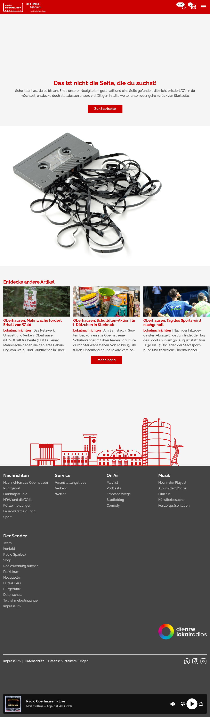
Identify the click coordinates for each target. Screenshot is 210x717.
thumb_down (182, 703)
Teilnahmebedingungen (21, 600)
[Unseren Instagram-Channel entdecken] (203, 661)
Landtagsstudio (15, 494)
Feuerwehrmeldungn (19, 511)
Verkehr (61, 488)
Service (63, 475)
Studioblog (115, 500)
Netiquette (11, 577)
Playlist (112, 482)
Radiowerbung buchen (20, 566)
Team (7, 543)
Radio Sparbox (14, 554)
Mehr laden (107, 360)
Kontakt (9, 549)
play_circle (192, 703)
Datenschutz (13, 595)
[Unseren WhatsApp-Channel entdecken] (187, 661)
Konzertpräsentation (173, 505)
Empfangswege (119, 494)
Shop (7, 560)
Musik (164, 475)
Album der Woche (172, 488)
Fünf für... (164, 494)
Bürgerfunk (12, 589)
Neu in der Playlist (172, 482)
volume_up (173, 704)
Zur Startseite (105, 109)
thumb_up (201, 703)
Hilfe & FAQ (12, 583)
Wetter (60, 494)
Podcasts (114, 488)
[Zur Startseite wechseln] (13, 7)
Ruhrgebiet (12, 488)
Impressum (12, 606)
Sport (7, 517)
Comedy (113, 505)
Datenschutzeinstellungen (68, 661)
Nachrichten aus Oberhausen (25, 482)
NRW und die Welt (17, 500)
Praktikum (11, 572)
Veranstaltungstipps (70, 482)
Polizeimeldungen (17, 505)
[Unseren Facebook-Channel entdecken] (195, 661)
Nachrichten (16, 475)
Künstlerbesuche (171, 500)
